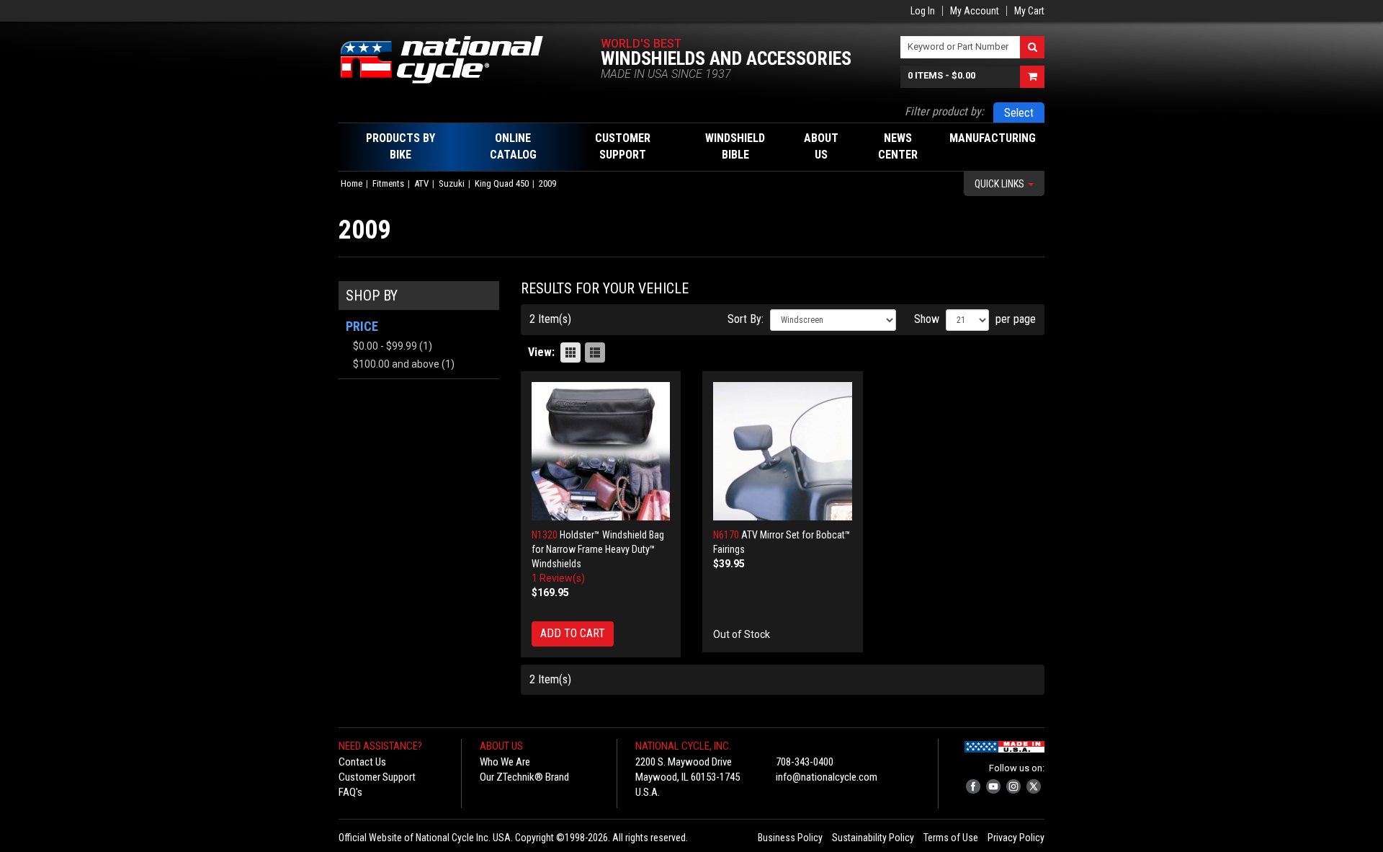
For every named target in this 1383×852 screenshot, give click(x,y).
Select (1019, 113)
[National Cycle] (449, 60)
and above (396, 364)
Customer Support (377, 777)
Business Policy (790, 837)
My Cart (1029, 11)
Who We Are (505, 761)
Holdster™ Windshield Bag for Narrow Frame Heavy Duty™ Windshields (598, 549)
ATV (421, 183)
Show (926, 319)
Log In (922, 11)
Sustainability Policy (873, 837)
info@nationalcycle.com (826, 777)
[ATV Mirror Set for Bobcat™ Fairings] (782, 451)
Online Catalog (513, 146)
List (595, 352)
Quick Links (1000, 184)
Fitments (388, 183)
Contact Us (362, 761)
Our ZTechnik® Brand (524, 777)
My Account (974, 11)
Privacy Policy (1016, 837)
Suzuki (452, 183)
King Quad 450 (502, 183)
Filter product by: (944, 111)
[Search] (1032, 47)
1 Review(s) (558, 578)
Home (351, 183)
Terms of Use (950, 837)
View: (541, 352)
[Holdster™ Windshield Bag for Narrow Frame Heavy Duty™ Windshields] (601, 451)
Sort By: (746, 319)
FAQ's (350, 792)
